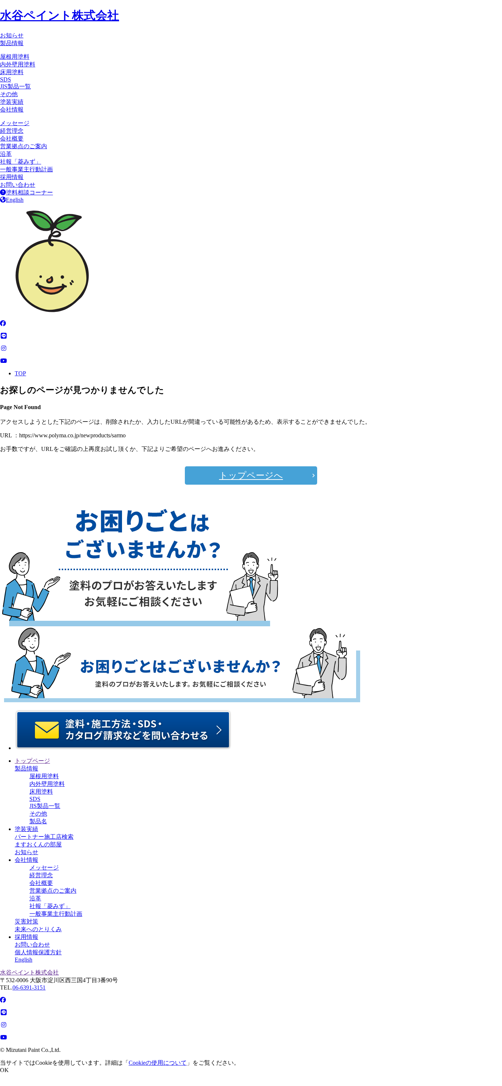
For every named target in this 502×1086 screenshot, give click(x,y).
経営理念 (12, 131)
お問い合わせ (17, 185)
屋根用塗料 (14, 57)
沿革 (6, 154)
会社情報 (12, 109)
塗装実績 (12, 102)
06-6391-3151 (29, 987)
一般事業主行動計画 (26, 169)
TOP (20, 373)
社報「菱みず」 (20, 161)
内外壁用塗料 (17, 64)
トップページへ (251, 475)
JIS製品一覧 (15, 86)
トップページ (32, 761)
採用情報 (12, 177)
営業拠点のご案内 (23, 146)
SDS (5, 79)
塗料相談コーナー (29, 192)
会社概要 (12, 138)
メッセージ (14, 123)
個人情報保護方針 (38, 952)
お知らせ (12, 35)
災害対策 (26, 921)
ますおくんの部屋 (38, 844)
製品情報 (12, 43)
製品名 (38, 821)
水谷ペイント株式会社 (59, 15)
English (15, 200)
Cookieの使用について (158, 1063)
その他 (9, 94)
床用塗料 (12, 72)
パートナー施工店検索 (44, 837)
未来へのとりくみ (38, 929)
